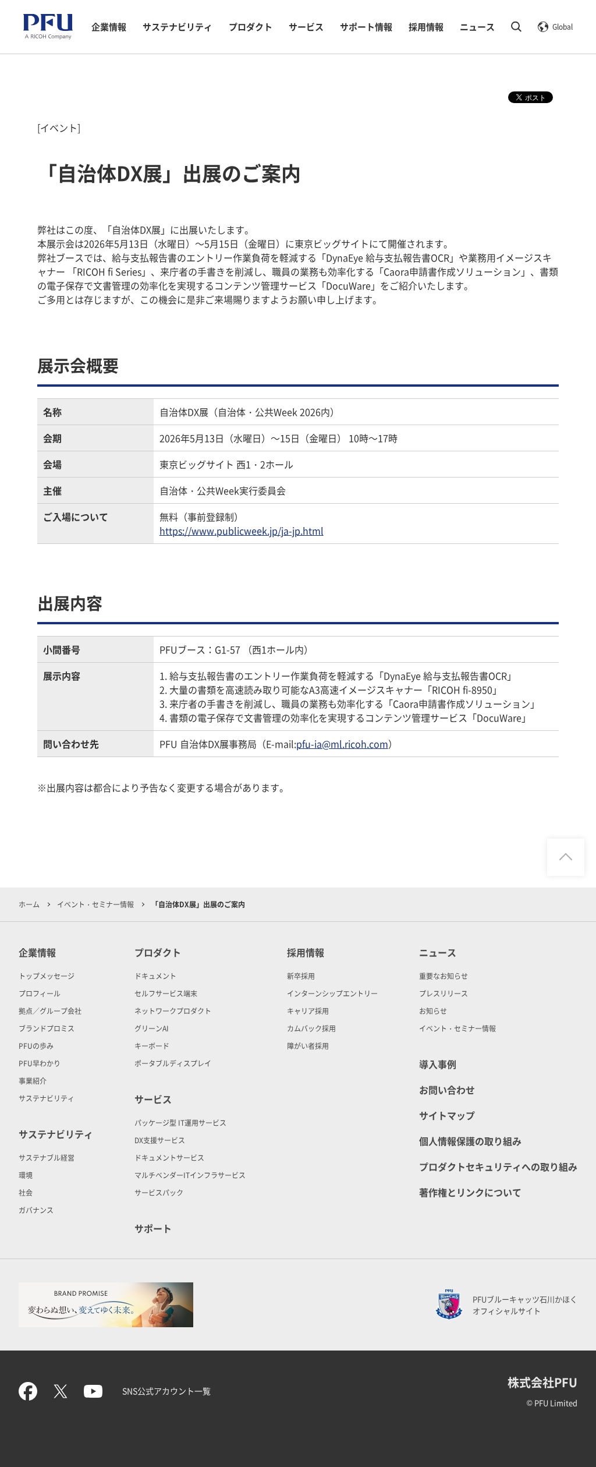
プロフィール (40, 993)
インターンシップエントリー (332, 993)
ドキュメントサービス (169, 1157)
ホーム (29, 904)
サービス (306, 26)
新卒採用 (301, 976)
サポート (153, 1228)
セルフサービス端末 (165, 993)
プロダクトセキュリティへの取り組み (498, 1166)
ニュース (477, 26)
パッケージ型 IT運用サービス (180, 1122)
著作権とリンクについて (470, 1192)
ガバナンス (36, 1210)
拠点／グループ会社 (50, 1011)
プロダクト (250, 26)
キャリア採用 (308, 1011)
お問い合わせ (447, 1090)
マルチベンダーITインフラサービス (190, 1175)
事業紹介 (33, 1081)
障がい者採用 (308, 1046)
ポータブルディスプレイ (172, 1063)
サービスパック (158, 1192)
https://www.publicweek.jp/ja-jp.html (241, 531)
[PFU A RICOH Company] (48, 37)
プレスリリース (443, 993)
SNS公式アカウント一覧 (166, 1391)
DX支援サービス (159, 1140)
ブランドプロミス (46, 1028)
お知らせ (433, 1011)
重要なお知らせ (443, 976)
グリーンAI (151, 1028)
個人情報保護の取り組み (470, 1141)
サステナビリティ (177, 26)
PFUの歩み (36, 1046)
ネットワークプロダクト (172, 1011)
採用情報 (426, 26)
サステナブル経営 (46, 1157)
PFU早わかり (40, 1063)
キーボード (151, 1046)
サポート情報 (366, 26)
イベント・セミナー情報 (95, 904)
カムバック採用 (311, 1028)
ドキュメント (155, 976)
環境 (26, 1175)
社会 (26, 1192)
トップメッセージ (46, 976)
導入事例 (437, 1064)
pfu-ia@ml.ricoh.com (342, 744)
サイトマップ (447, 1115)
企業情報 (108, 26)
